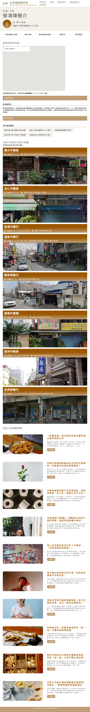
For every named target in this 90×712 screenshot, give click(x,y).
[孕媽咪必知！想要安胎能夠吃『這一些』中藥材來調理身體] (45, 636)
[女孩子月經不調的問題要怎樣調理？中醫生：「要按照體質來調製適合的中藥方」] (45, 691)
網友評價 (28, 34)
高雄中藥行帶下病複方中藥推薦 (15, 135)
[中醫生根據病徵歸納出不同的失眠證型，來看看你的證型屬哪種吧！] (45, 472)
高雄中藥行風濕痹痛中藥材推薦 (15, 130)
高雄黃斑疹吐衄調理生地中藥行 (40, 135)
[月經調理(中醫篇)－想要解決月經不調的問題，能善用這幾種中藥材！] (45, 526)
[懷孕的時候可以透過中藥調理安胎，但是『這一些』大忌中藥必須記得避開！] (45, 664)
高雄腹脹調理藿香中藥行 (63, 130)
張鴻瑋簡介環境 (11, 34)
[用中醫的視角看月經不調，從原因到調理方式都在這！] (45, 581)
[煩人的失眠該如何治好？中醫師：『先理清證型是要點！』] (45, 554)
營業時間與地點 (45, 34)
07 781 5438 (19, 22)
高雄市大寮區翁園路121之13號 (25, 26)
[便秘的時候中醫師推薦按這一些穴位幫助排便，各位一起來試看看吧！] (45, 609)
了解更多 (61, 34)
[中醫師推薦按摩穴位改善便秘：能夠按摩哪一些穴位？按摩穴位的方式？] (45, 499)
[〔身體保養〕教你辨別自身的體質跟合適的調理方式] (45, 444)
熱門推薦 (78, 34)
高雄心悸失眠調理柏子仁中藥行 (40, 130)
